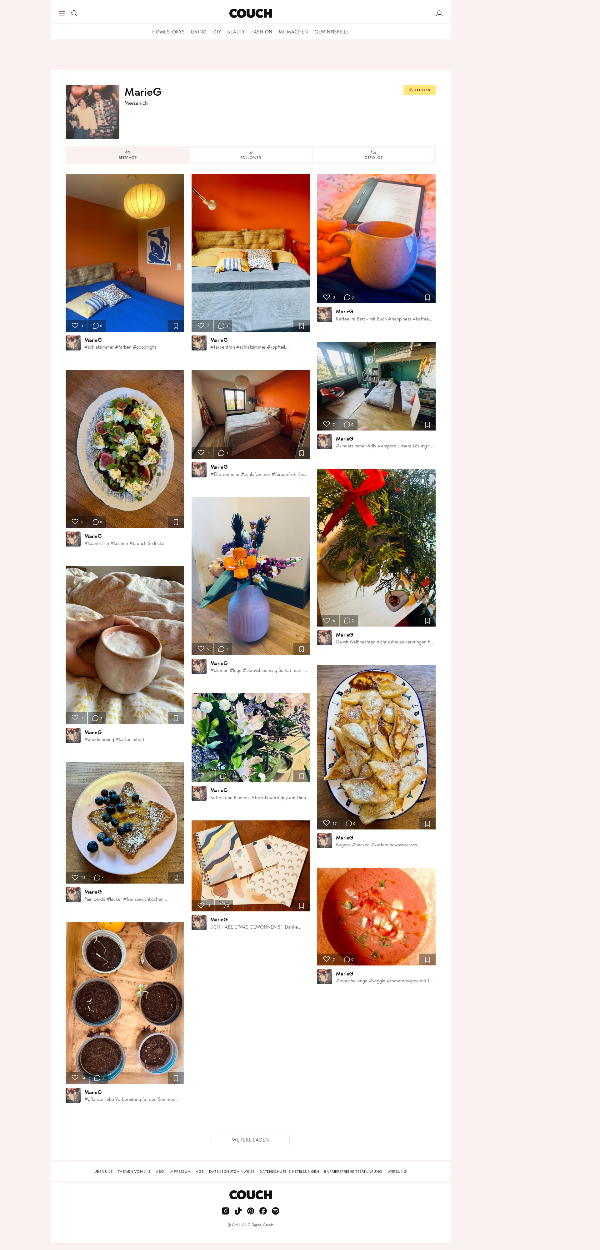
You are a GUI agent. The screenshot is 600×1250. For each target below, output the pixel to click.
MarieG (93, 340)
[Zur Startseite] (250, 13)
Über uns (103, 1171)
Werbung (397, 1171)
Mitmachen (293, 31)
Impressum (180, 1171)
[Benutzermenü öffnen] (439, 13)
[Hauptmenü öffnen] (62, 13)
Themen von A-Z (134, 1171)
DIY (217, 31)
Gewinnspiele (331, 31)
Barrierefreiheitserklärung (353, 1171)
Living (199, 31)
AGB (200, 1171)
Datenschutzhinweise (231, 1171)
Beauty (236, 31)
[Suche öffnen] (74, 13)
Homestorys (168, 31)
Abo (160, 1171)
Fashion (261, 31)
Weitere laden (250, 1140)
